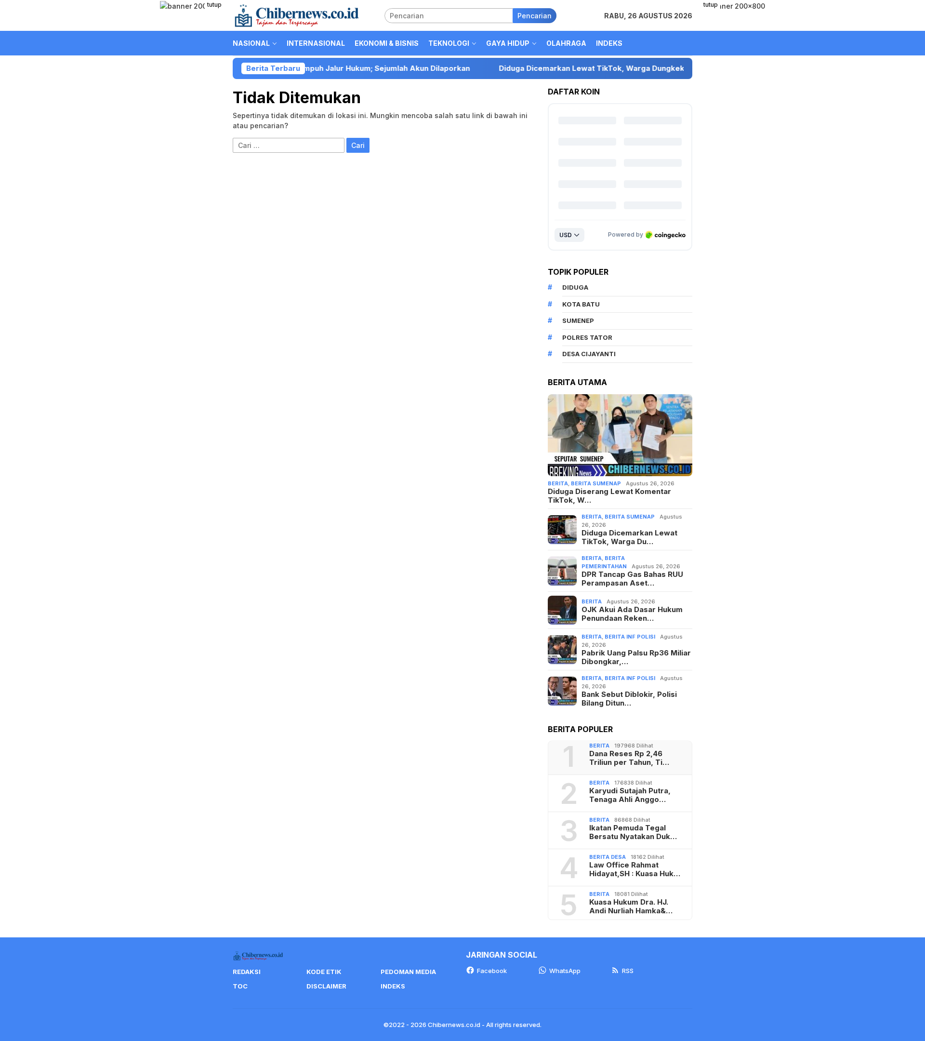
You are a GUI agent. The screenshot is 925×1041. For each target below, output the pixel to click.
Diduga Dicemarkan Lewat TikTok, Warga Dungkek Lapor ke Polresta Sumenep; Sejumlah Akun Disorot (633, 68)
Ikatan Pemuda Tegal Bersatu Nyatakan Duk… (633, 832)
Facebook (492, 970)
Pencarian (534, 16)
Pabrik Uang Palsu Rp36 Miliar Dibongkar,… (636, 657)
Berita (558, 483)
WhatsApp (565, 970)
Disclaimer (326, 986)
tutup (214, 4)
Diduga (575, 287)
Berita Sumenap (596, 483)
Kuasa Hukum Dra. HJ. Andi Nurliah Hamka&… (631, 906)
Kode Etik (324, 971)
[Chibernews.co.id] (297, 15)
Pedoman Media (408, 971)
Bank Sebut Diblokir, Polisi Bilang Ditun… (629, 698)
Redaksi (247, 971)
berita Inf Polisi (630, 636)
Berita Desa (607, 857)
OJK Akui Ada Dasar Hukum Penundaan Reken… (632, 614)
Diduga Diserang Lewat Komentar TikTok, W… (609, 496)
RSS (628, 970)
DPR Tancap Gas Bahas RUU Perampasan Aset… (632, 578)
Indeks (393, 986)
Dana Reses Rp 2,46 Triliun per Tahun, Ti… (629, 758)
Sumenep (578, 320)
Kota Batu (581, 304)
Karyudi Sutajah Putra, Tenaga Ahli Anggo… (630, 795)
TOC (240, 986)
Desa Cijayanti (589, 354)
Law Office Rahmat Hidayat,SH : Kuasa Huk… (634, 869)
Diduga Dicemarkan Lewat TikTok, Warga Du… (629, 537)
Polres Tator (587, 337)
